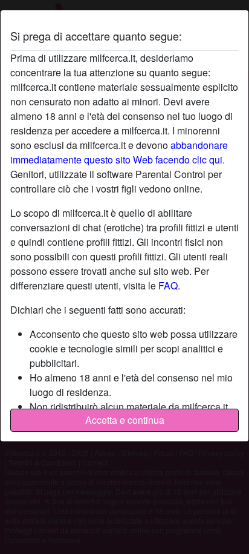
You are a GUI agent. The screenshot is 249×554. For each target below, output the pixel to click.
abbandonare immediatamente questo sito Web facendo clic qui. (119, 152)
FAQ (168, 285)
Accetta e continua (124, 420)
